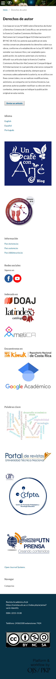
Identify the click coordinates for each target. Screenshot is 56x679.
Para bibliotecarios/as (13, 253)
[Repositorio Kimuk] (28, 356)
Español (8, 125)
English (7, 121)
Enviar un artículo (15, 103)
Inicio (5, 10)
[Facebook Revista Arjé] (8, 282)
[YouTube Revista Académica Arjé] (17, 282)
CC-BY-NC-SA (12, 628)
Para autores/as (11, 248)
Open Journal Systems (14, 567)
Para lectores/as (11, 244)
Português (9, 130)
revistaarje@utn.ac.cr (16, 618)
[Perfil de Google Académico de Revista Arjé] (28, 394)
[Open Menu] (3, 3)
